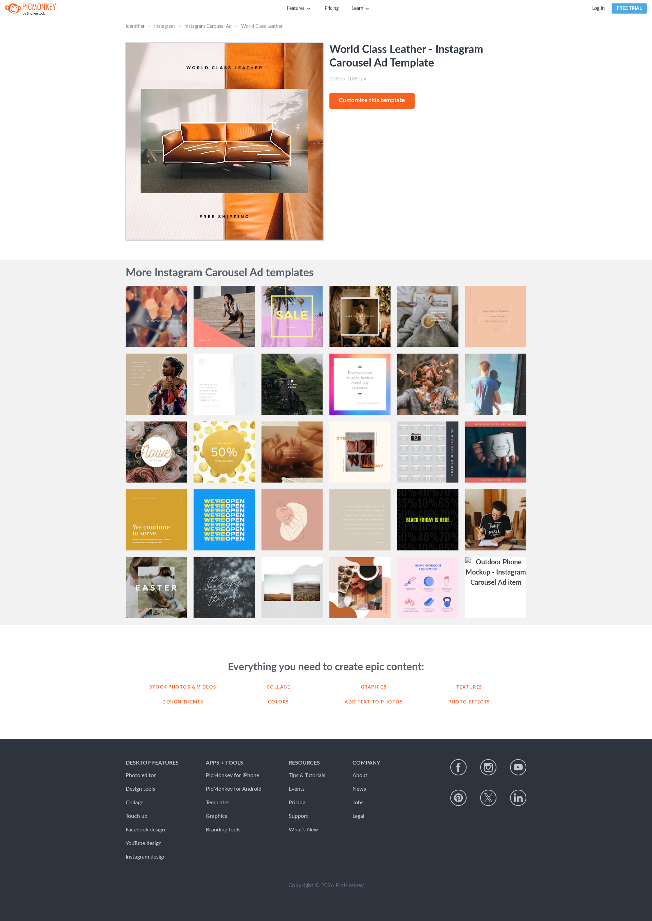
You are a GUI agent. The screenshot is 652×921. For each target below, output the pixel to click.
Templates (218, 802)
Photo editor (141, 775)
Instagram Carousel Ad (208, 26)
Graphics (374, 687)
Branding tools (223, 829)
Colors (278, 702)
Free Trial (629, 8)
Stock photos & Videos (182, 687)
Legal (358, 816)
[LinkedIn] (518, 798)
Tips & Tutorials (307, 775)
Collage (278, 687)
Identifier (135, 26)
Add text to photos (374, 702)
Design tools (140, 789)
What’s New (303, 829)
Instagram (164, 26)
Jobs (357, 802)
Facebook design (145, 829)
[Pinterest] (458, 798)
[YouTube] (518, 767)
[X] (488, 798)
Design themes (182, 702)
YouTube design (144, 843)
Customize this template (372, 100)
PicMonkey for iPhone (232, 775)
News (359, 789)
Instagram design (146, 857)
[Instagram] (488, 767)
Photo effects (469, 702)
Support (298, 816)
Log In (598, 8)
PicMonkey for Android (233, 789)
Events (297, 789)
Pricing (332, 8)
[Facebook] (458, 767)
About (359, 775)
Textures (469, 687)
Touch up (136, 816)
